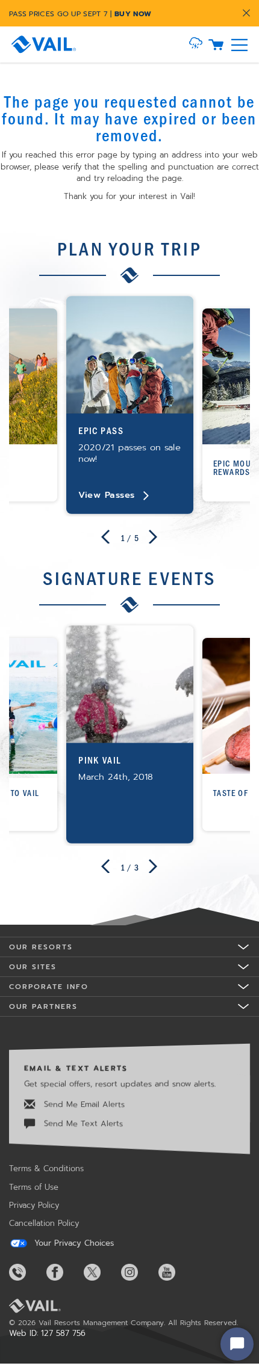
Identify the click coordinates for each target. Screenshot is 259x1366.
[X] (101, 1272)
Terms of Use (33, 1187)
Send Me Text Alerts (82, 1123)
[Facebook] (63, 1272)
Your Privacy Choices (72, 1243)
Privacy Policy (34, 1205)
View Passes (106, 495)
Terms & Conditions (46, 1168)
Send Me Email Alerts (83, 1104)
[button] (195, 44)
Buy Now (132, 13)
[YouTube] (175, 1272)
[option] (129, 405)
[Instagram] (138, 1272)
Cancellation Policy (44, 1223)
